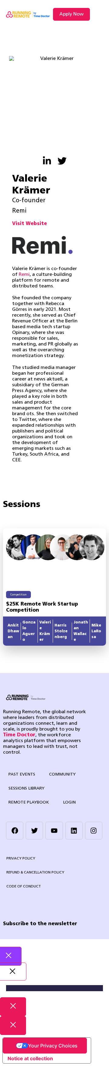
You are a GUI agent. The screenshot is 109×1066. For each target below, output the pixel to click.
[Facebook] (14, 830)
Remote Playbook (28, 802)
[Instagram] (93, 830)
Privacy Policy (20, 858)
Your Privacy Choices (53, 1046)
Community (62, 774)
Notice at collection (30, 1058)
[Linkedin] (74, 830)
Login (69, 802)
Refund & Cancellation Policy (35, 872)
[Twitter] (34, 830)
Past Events (21, 774)
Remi (24, 274)
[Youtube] (54, 830)
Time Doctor (19, 735)
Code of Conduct (23, 886)
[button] (98, 14)
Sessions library (26, 788)
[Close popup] (13, 1006)
